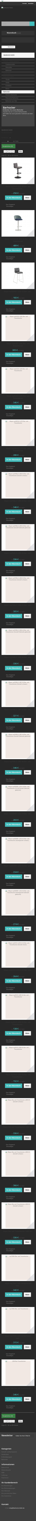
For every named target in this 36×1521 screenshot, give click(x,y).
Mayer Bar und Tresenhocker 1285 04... (18, 1179)
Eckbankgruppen (8, 76)
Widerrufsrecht (6, 1470)
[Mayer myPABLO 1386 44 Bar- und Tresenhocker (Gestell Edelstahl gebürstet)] (18, 641)
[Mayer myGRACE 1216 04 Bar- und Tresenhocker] (18, 223)
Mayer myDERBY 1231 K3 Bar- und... (18, 866)
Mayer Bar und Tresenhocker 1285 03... (18, 1127)
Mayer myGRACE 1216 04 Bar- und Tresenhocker (18, 240)
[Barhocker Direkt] (18, 12)
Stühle (7, 82)
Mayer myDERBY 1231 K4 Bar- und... (18, 918)
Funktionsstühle (10, 64)
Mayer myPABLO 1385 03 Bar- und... (18, 501)
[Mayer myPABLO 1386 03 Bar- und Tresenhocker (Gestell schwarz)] (18, 589)
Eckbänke (8, 85)
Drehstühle (8, 67)
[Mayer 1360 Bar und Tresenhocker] (18, 1372)
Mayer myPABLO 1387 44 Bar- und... (18, 762)
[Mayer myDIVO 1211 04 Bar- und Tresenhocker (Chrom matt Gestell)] (18, 171)
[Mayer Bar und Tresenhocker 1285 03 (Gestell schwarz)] (18, 1111)
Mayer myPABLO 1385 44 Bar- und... (18, 553)
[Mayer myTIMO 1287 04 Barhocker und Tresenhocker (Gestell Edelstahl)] (18, 1267)
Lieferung (4, 1475)
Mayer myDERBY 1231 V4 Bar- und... (18, 814)
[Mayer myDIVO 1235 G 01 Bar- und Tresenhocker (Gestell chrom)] (18, 954)
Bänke (7, 88)
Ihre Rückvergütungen (8, 1488)
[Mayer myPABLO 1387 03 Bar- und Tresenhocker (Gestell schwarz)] (18, 693)
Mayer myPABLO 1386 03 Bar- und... (18, 605)
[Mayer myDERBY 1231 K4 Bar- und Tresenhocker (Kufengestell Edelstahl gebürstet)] (18, 902)
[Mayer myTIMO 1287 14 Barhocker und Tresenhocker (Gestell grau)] (18, 1320)
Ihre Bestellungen (7, 1485)
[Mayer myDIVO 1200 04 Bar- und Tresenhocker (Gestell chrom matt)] (18, 1059)
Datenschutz (5, 1467)
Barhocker (8, 70)
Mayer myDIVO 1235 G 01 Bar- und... (18, 970)
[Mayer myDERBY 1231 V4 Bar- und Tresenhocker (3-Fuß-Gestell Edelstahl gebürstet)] (18, 798)
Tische (7, 79)
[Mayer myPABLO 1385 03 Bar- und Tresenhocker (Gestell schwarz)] (18, 485)
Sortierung (5, 137)
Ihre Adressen (6, 1491)
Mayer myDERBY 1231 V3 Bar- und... (18, 291)
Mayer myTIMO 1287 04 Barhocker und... (18, 1284)
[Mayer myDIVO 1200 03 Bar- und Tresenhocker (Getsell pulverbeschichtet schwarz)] (18, 1006)
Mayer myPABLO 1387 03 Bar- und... (18, 709)
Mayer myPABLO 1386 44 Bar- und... (18, 657)
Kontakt (24, 3)
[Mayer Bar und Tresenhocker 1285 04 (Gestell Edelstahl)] (18, 1163)
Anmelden (31, 3)
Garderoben (7, 73)
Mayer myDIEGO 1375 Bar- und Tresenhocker (18, 449)
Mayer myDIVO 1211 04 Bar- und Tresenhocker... (18, 188)
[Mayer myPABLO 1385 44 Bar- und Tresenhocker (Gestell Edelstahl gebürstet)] (18, 537)
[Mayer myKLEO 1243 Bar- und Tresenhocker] (18, 380)
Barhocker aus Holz (11, 101)
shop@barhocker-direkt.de (16, 1508)
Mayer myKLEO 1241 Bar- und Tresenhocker (18, 345)
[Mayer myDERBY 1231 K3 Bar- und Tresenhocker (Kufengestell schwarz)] (18, 850)
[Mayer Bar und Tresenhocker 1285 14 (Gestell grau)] (18, 1215)
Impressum (5, 1478)
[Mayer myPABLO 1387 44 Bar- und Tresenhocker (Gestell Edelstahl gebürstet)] (18, 746)
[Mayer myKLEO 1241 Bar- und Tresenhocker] (18, 328)
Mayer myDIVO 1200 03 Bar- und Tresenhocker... (18, 1023)
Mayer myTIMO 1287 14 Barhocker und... (18, 1337)
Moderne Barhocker (11, 95)
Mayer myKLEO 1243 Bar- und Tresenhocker (18, 397)
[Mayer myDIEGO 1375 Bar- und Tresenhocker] (18, 432)
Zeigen (4, 141)
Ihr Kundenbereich (10, 1482)
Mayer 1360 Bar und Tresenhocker (18, 1388)
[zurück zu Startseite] (4, 47)
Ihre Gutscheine (6, 1496)
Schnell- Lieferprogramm (11, 61)
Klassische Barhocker (11, 98)
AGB (3, 1472)
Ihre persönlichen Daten (9, 1493)
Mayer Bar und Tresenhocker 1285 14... (18, 1231)
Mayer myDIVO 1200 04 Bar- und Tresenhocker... (18, 1076)
